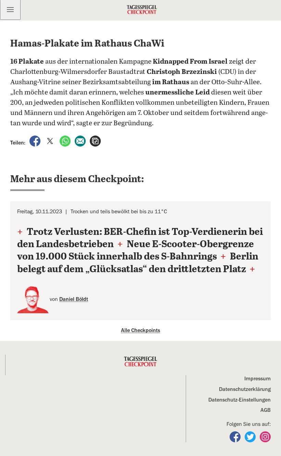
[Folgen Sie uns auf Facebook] (236, 436)
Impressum (257, 378)
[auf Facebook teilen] (35, 140)
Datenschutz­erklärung (245, 389)
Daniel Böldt (73, 299)
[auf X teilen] (51, 140)
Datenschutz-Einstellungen (239, 400)
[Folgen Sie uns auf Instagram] (265, 436)
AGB (265, 410)
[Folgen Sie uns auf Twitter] (251, 436)
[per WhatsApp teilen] (66, 140)
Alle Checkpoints (140, 330)
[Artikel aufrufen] (95, 140)
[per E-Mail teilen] (81, 140)
